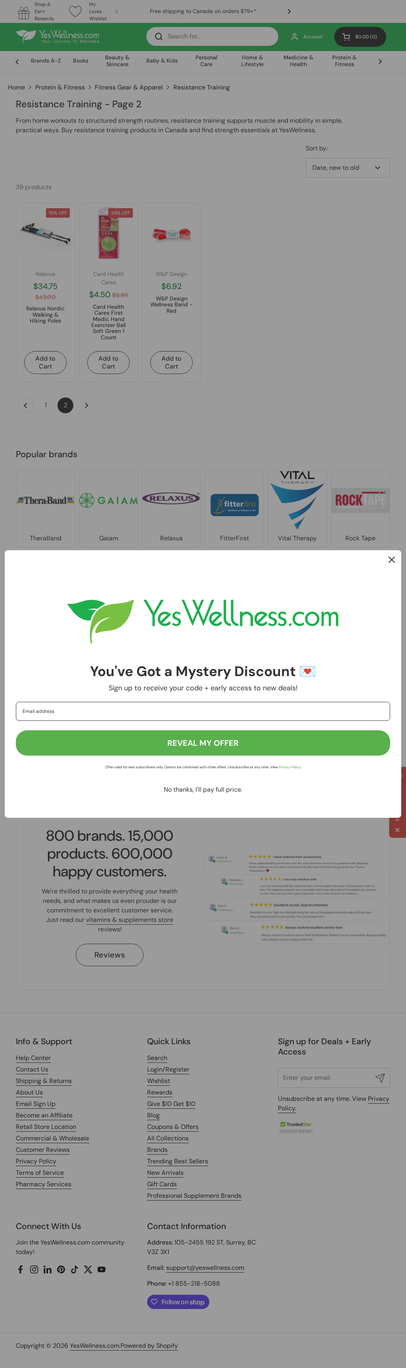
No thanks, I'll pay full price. (203, 789)
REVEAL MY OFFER (203, 743)
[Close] (391, 559)
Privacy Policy (290, 767)
